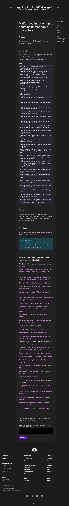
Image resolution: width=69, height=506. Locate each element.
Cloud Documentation (8, 488)
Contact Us (49, 458)
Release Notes (7, 470)
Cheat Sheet (6, 473)
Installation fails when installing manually (32, 333)
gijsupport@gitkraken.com (33, 247)
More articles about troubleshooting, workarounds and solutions (61, 38)
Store (25, 478)
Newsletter (27, 469)
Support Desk (33, 245)
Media (48, 467)
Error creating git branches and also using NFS (34, 303)
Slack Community (28, 471)
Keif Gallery (27, 480)
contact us (30, 427)
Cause (58, 30)
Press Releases (51, 476)
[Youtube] (36, 496)
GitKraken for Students (30, 473)
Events (48, 473)
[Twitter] (27, 496)
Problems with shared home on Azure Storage (34, 353)
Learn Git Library (28, 458)
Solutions (59, 32)
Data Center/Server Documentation (12, 490)
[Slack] (32, 496)
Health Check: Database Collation (30, 326)
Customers (27, 467)
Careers (49, 463)
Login (4, 465)
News (48, 469)
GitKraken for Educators (30, 476)
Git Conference (28, 463)
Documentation (7, 468)
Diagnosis (59, 28)
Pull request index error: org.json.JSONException (35, 356)
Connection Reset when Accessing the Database (35, 283)
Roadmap (5, 471)
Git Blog (26, 461)
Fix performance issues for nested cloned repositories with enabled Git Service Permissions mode (35, 309)
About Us (49, 461)
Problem (59, 25)
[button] (34, 13)
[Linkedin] (41, 496)
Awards (49, 471)
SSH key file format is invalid (28, 377)
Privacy (49, 480)
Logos (48, 478)
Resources (6, 467)
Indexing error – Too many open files (31, 329)
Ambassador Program (30, 465)
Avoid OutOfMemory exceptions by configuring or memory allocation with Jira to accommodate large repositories (36, 272)
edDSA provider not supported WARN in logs (34, 408)
